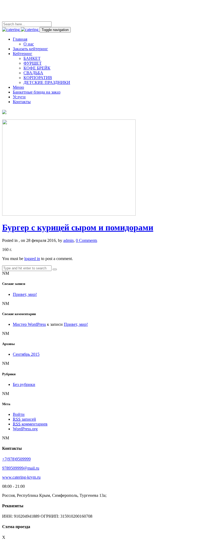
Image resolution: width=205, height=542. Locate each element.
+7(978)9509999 (16, 459)
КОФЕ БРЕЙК (36, 68)
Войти (19, 414)
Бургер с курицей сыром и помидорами (77, 227)
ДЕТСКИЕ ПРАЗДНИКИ (46, 82)
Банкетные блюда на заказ (36, 92)
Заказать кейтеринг (30, 49)
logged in (32, 258)
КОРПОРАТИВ (37, 77)
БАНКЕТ (32, 58)
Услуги (19, 97)
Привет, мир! (25, 294)
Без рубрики (24, 384)
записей (24, 419)
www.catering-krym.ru (21, 477)
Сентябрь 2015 (26, 354)
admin (68, 240)
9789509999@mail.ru (20, 468)
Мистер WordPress (29, 324)
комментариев (30, 424)
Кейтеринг (22, 53)
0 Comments (86, 240)
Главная (20, 39)
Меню (18, 87)
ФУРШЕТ (32, 63)
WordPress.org (25, 429)
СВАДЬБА (33, 73)
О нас (28, 44)
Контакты (22, 101)
